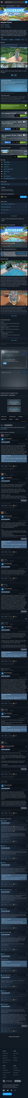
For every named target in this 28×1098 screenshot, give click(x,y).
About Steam (5, 1053)
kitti (5, 473)
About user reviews (4, 395)
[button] (3, 5)
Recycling (15, 1060)
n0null (5, 781)
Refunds (4, 1077)
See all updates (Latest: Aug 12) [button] (10, 249)
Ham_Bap (6, 622)
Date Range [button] (3, 419)
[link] (15, 129)
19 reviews (11, 710)
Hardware (15, 1057)
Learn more (4, 107)
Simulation (17, 39)
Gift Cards (5, 1062)
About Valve (15, 1053)
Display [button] (16, 419)
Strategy (11, 39)
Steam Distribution (6, 1060)
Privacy (4, 1068)
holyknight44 (7, 434)
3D (22, 39)
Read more (24, 101)
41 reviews (6, 436)
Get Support (15, 1072)
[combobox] (14, 2)
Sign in (2, 71)
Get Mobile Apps (7, 1093)
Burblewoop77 (7, 668)
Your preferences (12, 395)
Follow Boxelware (9, 360)
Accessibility (5, 1070)
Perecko (5, 584)
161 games (6, 624)
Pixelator (6, 709)
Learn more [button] (23, 196)
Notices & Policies (6, 1072)
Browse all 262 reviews (14, 1036)
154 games (6, 475)
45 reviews (11, 670)
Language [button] (20, 416)
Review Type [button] (3, 416)
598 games (6, 710)
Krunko (5, 559)
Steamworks (5, 1057)
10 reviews (11, 475)
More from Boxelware (12, 352)
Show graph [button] (23, 421)
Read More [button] (23, 500)
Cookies (4, 1074)
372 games (6, 670)
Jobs (14, 1055)
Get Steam (15, 1068)
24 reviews (6, 586)
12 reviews (6, 513)
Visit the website (4, 209)
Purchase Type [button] (12, 416)
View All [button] (25, 225)
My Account (15, 1074)
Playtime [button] (10, 419)
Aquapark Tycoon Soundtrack (15, 124)
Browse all (23, 147)
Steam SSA (5, 1055)
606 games (6, 560)
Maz (5, 512)
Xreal (5, 742)
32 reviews (11, 560)
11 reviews (11, 624)
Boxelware (7, 24)
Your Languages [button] (8, 425)
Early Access (4, 39)
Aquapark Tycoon (16, 126)
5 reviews (5, 782)
